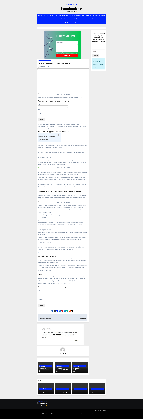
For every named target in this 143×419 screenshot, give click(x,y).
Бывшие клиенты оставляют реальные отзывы (49, 138)
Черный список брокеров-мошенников (51, 18)
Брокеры (40, 15)
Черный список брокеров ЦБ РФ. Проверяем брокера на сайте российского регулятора (80, 18)
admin (42, 66)
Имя (39, 104)
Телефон (40, 113)
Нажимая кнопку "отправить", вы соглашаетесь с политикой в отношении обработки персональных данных (66, 53)
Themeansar (59, 413)
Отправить (41, 119)
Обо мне (52, 15)
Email (39, 109)
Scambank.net (71, 8)
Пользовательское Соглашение (95, 416)
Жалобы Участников (43, 139)
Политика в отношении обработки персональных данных (93, 413)
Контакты (46, 15)
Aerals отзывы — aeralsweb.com (54, 64)
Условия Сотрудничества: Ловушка (47, 136)
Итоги (40, 140)
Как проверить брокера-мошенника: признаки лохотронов (68, 15)
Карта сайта (98, 410)
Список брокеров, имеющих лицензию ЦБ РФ (71, 22)
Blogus (53, 413)
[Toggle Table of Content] (59, 135)
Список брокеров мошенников (44, 60)
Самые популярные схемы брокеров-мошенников (93, 15)
